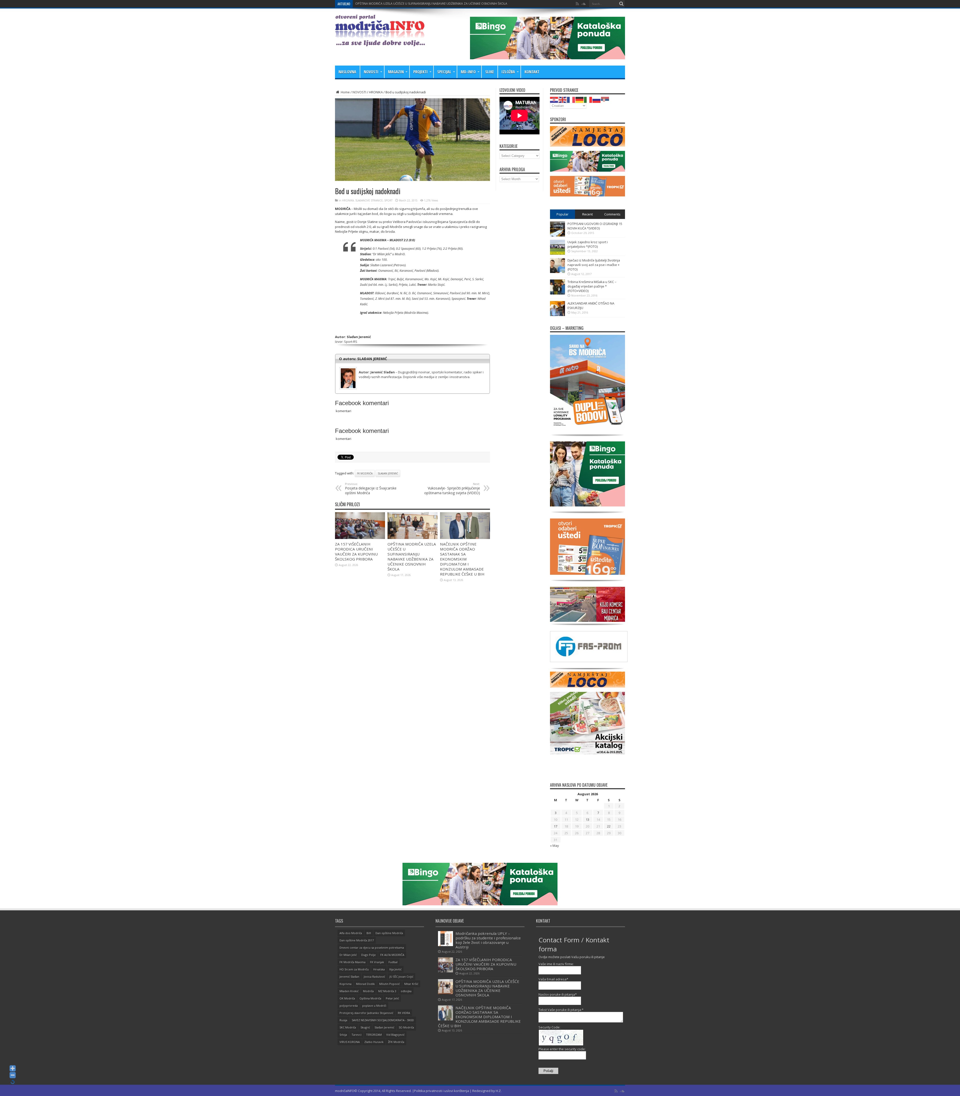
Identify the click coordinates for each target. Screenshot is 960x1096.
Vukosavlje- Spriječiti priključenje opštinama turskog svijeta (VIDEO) (452, 488)
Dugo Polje (368, 955)
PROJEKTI (420, 72)
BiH (368, 933)
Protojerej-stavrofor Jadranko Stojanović (366, 1013)
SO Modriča (406, 1027)
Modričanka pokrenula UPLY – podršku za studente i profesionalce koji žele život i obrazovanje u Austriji (488, 940)
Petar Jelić (392, 998)
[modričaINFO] (380, 43)
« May (554, 845)
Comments (612, 214)
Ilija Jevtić (395, 969)
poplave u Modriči (374, 1005)
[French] (571, 99)
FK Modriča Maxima (353, 962)
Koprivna (346, 984)
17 (555, 826)
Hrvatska (379, 969)
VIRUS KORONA (350, 1042)
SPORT (388, 200)
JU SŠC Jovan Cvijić (401, 976)
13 (587, 819)
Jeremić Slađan (349, 976)
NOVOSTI (371, 72)
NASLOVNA (347, 72)
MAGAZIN (396, 72)
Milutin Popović (389, 984)
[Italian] (588, 99)
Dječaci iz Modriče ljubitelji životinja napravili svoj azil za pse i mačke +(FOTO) (594, 264)
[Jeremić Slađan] (412, 368)
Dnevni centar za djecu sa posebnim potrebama (372, 947)
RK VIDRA (404, 1013)
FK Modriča (364, 473)
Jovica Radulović (374, 976)
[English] (562, 99)
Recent (587, 214)
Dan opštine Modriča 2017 (357, 940)
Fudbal (393, 962)
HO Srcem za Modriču (354, 969)
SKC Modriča (348, 1027)
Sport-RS (350, 341)
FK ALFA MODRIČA (392, 955)
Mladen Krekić (349, 991)
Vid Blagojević (395, 1034)
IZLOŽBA (508, 72)
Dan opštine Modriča (389, 933)
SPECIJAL (444, 72)
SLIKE (489, 72)
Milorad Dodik (365, 984)
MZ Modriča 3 (387, 991)
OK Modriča (347, 998)
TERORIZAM (374, 1034)
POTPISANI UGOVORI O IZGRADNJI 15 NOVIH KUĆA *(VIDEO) (595, 225)
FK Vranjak (377, 962)
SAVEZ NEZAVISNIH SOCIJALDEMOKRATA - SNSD (383, 1020)
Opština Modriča (370, 998)
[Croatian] (554, 99)
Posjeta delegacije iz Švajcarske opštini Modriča (370, 488)
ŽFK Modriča (396, 1042)
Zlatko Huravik (374, 1042)
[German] (580, 99)
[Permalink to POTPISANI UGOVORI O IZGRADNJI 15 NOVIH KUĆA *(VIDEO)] (557, 235)
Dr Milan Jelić (348, 955)
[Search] (621, 4)
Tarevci (357, 1034)
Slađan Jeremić (388, 473)
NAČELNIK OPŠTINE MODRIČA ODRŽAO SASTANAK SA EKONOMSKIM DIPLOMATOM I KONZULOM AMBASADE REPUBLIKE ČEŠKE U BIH (447, 4)
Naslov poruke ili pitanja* (557, 994)
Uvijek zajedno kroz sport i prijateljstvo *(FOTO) (588, 244)
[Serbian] (605, 99)
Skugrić (365, 1027)
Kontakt (532, 72)
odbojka (406, 991)
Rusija (343, 1020)
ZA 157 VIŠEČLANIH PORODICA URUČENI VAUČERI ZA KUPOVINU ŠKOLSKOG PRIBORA (356, 551)
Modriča (368, 991)
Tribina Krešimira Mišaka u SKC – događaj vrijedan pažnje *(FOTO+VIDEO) (592, 286)
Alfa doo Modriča (351, 933)
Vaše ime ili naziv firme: (556, 964)
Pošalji (548, 1071)
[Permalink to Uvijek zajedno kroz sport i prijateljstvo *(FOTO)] (557, 253)
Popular (562, 214)
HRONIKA (376, 92)
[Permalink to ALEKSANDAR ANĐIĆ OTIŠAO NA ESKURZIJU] (557, 315)
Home (345, 92)
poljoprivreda (349, 1005)
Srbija (343, 1034)
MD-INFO (468, 72)
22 (608, 826)
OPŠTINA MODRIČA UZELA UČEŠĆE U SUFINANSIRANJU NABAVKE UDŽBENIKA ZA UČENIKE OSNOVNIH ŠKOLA (412, 556)
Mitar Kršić (411, 984)
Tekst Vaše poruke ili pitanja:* (561, 1009)
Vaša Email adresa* (553, 979)
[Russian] (596, 99)
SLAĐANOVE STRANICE (369, 200)
